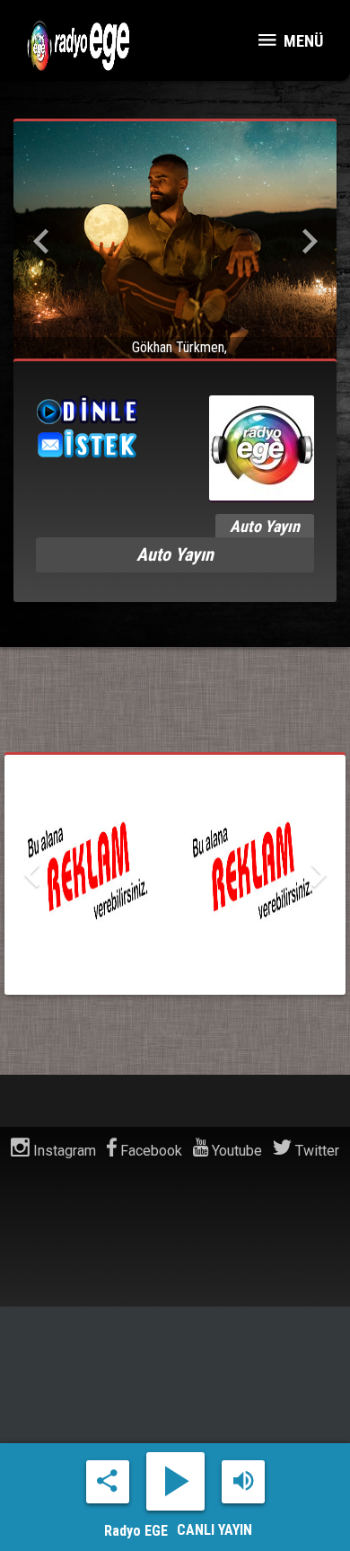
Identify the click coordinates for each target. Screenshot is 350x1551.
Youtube (235, 1150)
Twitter (315, 1150)
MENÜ (301, 40)
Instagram (63, 1150)
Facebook (149, 1150)
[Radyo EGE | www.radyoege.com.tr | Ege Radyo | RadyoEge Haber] (85, 45)
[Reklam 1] (175, 875)
